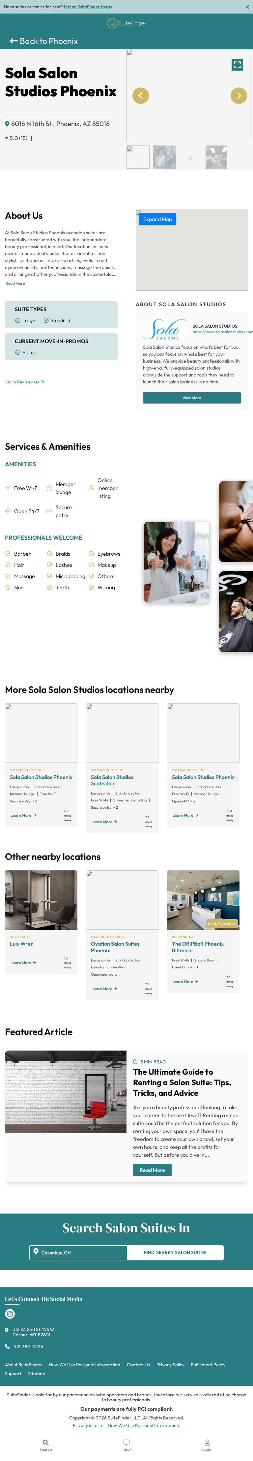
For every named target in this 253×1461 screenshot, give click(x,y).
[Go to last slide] (140, 95)
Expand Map (157, 219)
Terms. (100, 1425)
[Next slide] (239, 95)
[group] (189, 95)
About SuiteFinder (23, 1365)
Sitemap (36, 1374)
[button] (138, 157)
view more (192, 397)
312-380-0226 (28, 1346)
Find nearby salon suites (175, 1252)
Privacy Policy (170, 1365)
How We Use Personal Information (84, 1365)
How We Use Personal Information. (144, 1425)
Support (13, 1374)
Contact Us (138, 1365)
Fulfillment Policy (208, 1365)
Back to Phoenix (48, 41)
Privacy (80, 1425)
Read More (15, 283)
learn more (21, 815)
